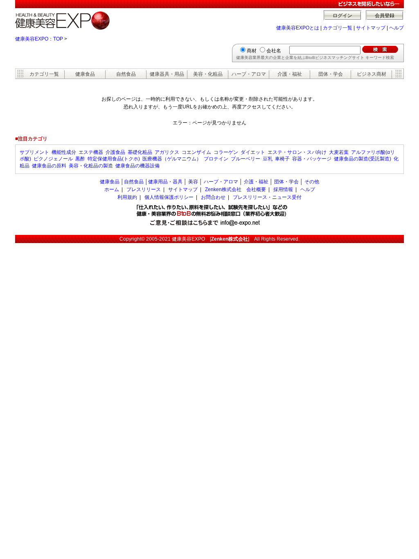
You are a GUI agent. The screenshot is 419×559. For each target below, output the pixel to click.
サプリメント (34, 152)
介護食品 (115, 152)
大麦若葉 (339, 152)
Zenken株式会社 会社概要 (235, 189)
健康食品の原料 (49, 166)
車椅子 (282, 159)
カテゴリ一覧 (337, 28)
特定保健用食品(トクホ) (114, 159)
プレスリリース (143, 189)
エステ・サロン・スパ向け (297, 152)
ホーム (111, 189)
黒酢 (80, 159)
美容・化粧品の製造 (91, 166)
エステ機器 (91, 152)
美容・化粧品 (208, 74)
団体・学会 (330, 74)
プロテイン (216, 159)
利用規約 (127, 197)
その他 (311, 182)
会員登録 (384, 15)
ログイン (342, 15)
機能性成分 (64, 152)
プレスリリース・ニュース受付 (267, 197)
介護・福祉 (289, 74)
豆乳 (268, 159)
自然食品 (126, 74)
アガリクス (167, 152)
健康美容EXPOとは (297, 28)
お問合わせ (213, 197)
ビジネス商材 (371, 74)
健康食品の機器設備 (137, 166)
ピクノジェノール (53, 159)
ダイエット (253, 152)
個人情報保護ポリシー (169, 197)
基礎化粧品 (140, 152)
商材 (252, 51)
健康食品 (85, 74)
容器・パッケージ (311, 159)
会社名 (273, 51)
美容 (193, 182)
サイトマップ (370, 28)
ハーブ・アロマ (249, 74)
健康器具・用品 (167, 74)
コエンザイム (196, 152)
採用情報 (283, 189)
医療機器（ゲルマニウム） (171, 159)
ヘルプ (396, 28)
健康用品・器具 (165, 182)
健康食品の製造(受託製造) (362, 159)
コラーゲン (226, 152)
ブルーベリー (245, 159)
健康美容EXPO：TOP (39, 39)
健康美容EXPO (188, 239)
